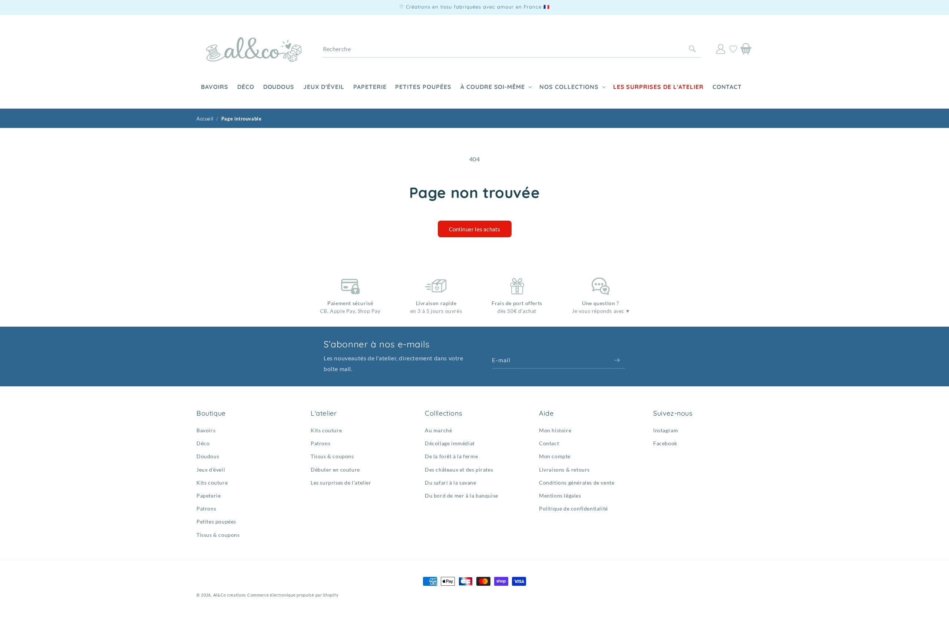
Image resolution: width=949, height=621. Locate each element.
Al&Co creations (230, 594)
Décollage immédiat (450, 443)
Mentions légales (560, 495)
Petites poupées (216, 522)
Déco (202, 443)
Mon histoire (555, 430)
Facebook (665, 443)
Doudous (207, 456)
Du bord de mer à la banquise (461, 495)
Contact (549, 443)
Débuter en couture (335, 469)
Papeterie (208, 495)
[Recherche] (692, 49)
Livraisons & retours (564, 469)
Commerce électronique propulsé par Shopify (292, 594)
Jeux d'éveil (210, 469)
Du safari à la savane (450, 482)
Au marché (438, 430)
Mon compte (555, 456)
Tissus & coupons (218, 535)
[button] (495, 87)
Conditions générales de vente (576, 482)
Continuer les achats (474, 229)
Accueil (204, 119)
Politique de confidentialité (573, 508)
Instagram (665, 430)
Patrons (206, 508)
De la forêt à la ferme (451, 456)
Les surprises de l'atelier (341, 482)
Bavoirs (205, 430)
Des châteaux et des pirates (459, 469)
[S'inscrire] (617, 360)
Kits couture (212, 482)
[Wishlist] (733, 49)
